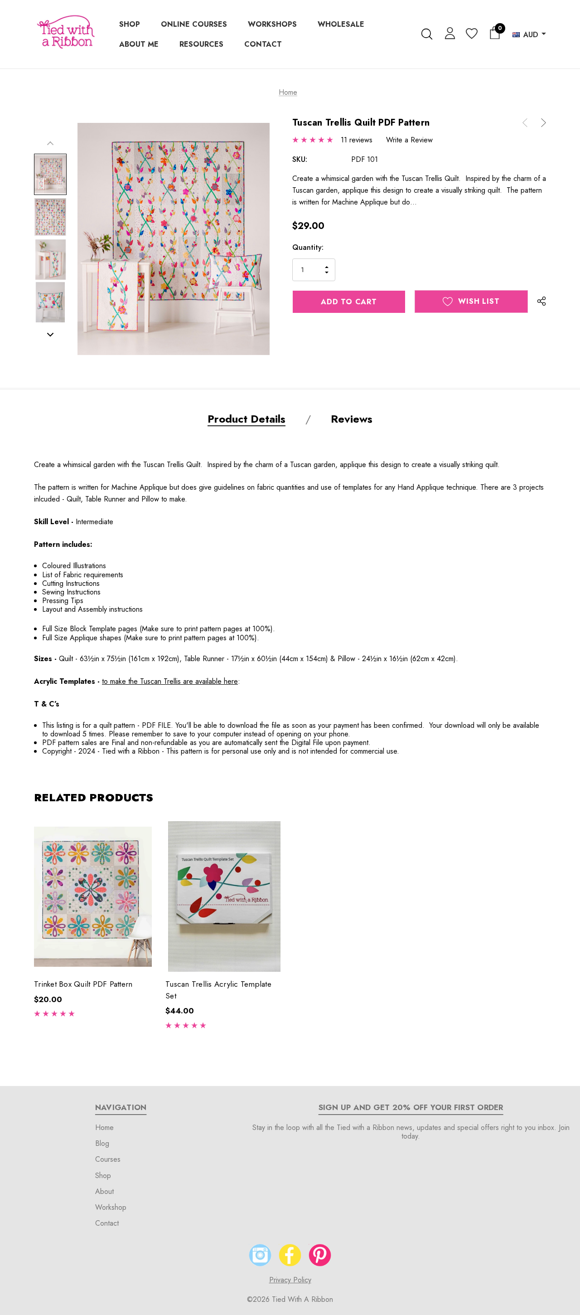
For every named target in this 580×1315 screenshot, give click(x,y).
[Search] (427, 34)
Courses (108, 1159)
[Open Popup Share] (541, 301)
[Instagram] (260, 1255)
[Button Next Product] (540, 122)
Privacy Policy (290, 1280)
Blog (102, 1143)
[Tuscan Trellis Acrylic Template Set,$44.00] (224, 896)
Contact (107, 1223)
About (104, 1191)
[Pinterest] (320, 1255)
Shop (103, 1175)
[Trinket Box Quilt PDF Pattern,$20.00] (93, 896)
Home (104, 1127)
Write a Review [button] (409, 140)
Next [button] (50, 335)
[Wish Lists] (471, 34)
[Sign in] (448, 33)
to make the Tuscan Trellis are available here (170, 681)
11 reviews (356, 140)
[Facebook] (290, 1255)
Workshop (110, 1207)
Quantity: (308, 247)
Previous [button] (50, 143)
